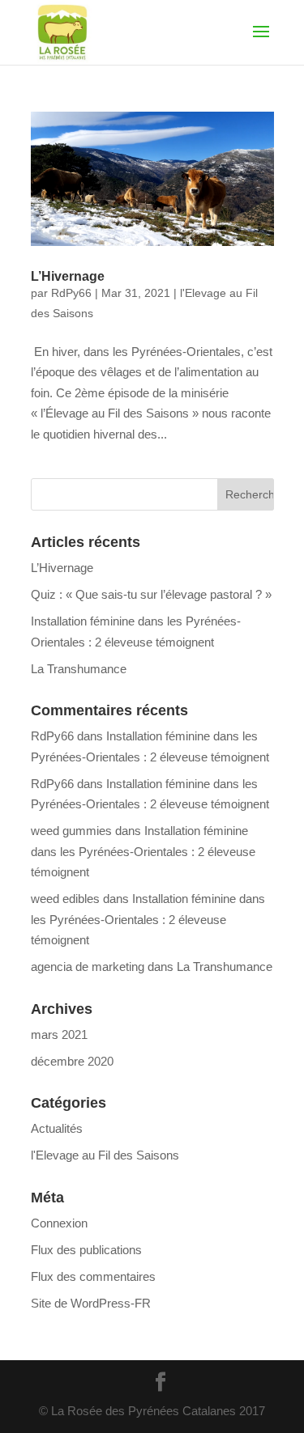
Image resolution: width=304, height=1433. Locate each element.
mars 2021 (59, 1034)
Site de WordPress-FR (91, 1303)
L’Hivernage (68, 276)
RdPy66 (71, 292)
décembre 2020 (72, 1061)
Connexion (59, 1223)
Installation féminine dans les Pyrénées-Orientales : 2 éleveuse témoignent (143, 851)
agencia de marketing (87, 966)
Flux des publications (86, 1250)
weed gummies (71, 830)
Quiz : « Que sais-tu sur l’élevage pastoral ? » (151, 594)
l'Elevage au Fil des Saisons (105, 1155)
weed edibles (65, 898)
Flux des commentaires (93, 1276)
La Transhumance (78, 669)
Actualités (57, 1128)
